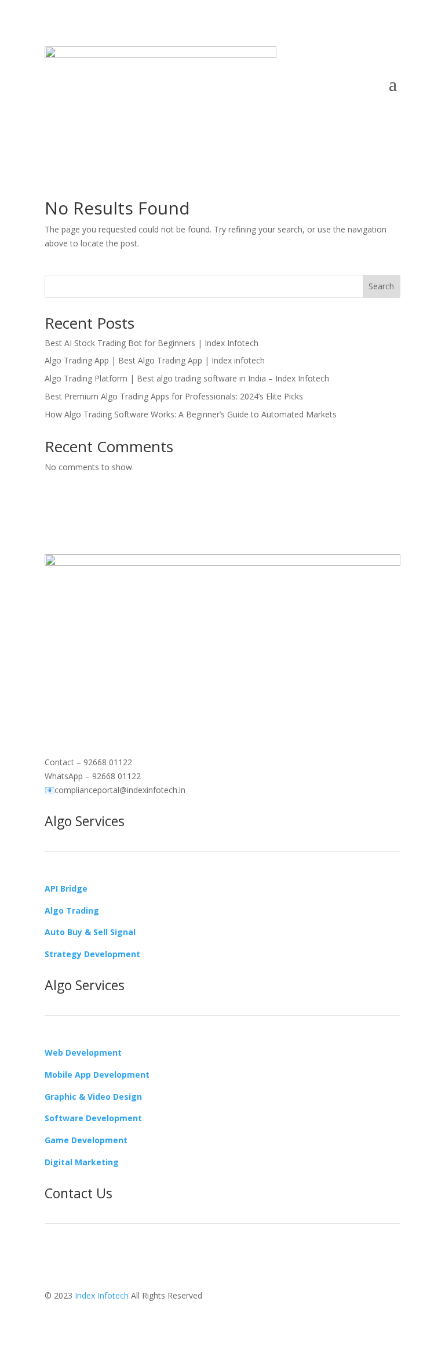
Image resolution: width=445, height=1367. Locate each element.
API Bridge (66, 888)
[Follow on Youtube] (123, 693)
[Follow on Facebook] (54, 693)
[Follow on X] (100, 693)
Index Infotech (102, 1295)
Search (381, 286)
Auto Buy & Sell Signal (90, 931)
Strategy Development (92, 953)
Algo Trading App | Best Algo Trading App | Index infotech (155, 360)
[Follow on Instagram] (77, 693)
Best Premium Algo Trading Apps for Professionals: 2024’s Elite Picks (174, 396)
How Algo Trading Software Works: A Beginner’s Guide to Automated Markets (191, 414)
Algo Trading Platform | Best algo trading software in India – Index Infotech (187, 378)
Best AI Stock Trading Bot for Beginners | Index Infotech (151, 342)
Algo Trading (72, 910)
